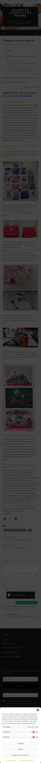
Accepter (20, 743)
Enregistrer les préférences (20, 755)
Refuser (20, 749)
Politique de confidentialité (26, 760)
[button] (38, 710)
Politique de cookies (12, 760)
